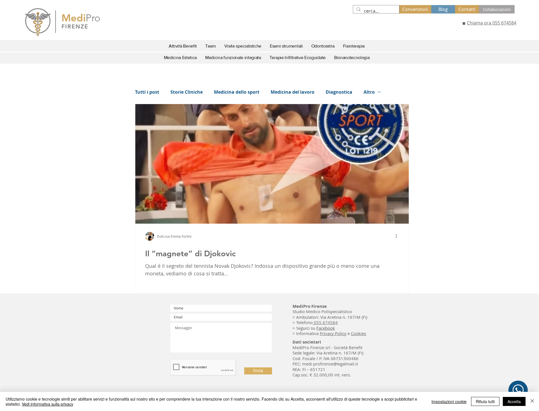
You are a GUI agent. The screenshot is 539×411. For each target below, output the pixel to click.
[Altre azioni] (398, 236)
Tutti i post (147, 92)
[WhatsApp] (518, 390)
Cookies (358, 333)
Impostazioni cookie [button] (449, 401)
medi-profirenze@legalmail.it (330, 364)
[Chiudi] (532, 401)
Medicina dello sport (236, 92)
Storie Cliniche (186, 92)
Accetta (514, 401)
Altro (369, 92)
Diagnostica (339, 92)
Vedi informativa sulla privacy (47, 404)
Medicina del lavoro (292, 92)
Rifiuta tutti (485, 401)
